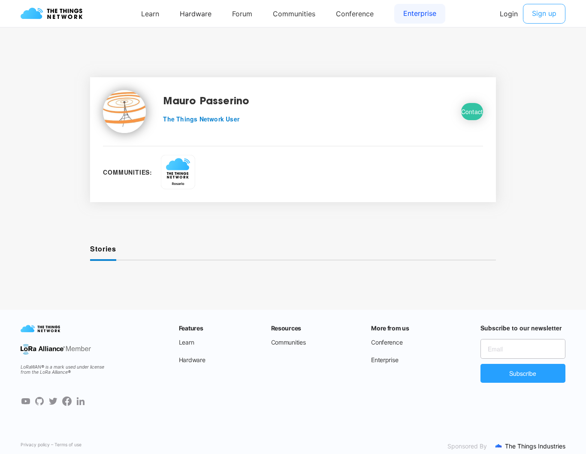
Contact (472, 111)
